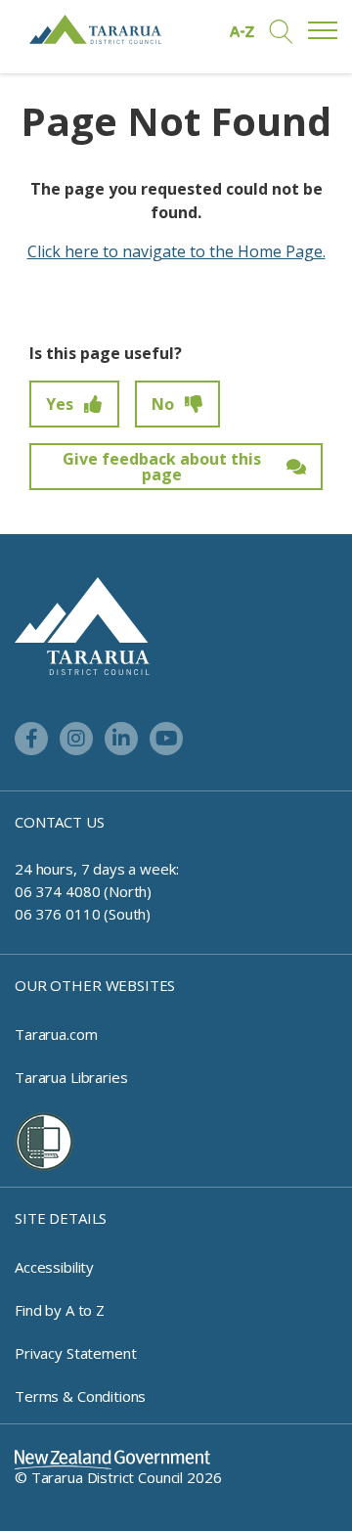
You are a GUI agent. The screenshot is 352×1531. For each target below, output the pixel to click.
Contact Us (60, 822)
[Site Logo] (95, 29)
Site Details (61, 1218)
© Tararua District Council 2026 (118, 1477)
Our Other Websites (95, 985)
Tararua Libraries (71, 1077)
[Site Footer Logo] (82, 624)
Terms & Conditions (80, 1396)
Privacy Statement (75, 1353)
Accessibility (54, 1267)
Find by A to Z (60, 1310)
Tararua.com (56, 1034)
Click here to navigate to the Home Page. (176, 251)
